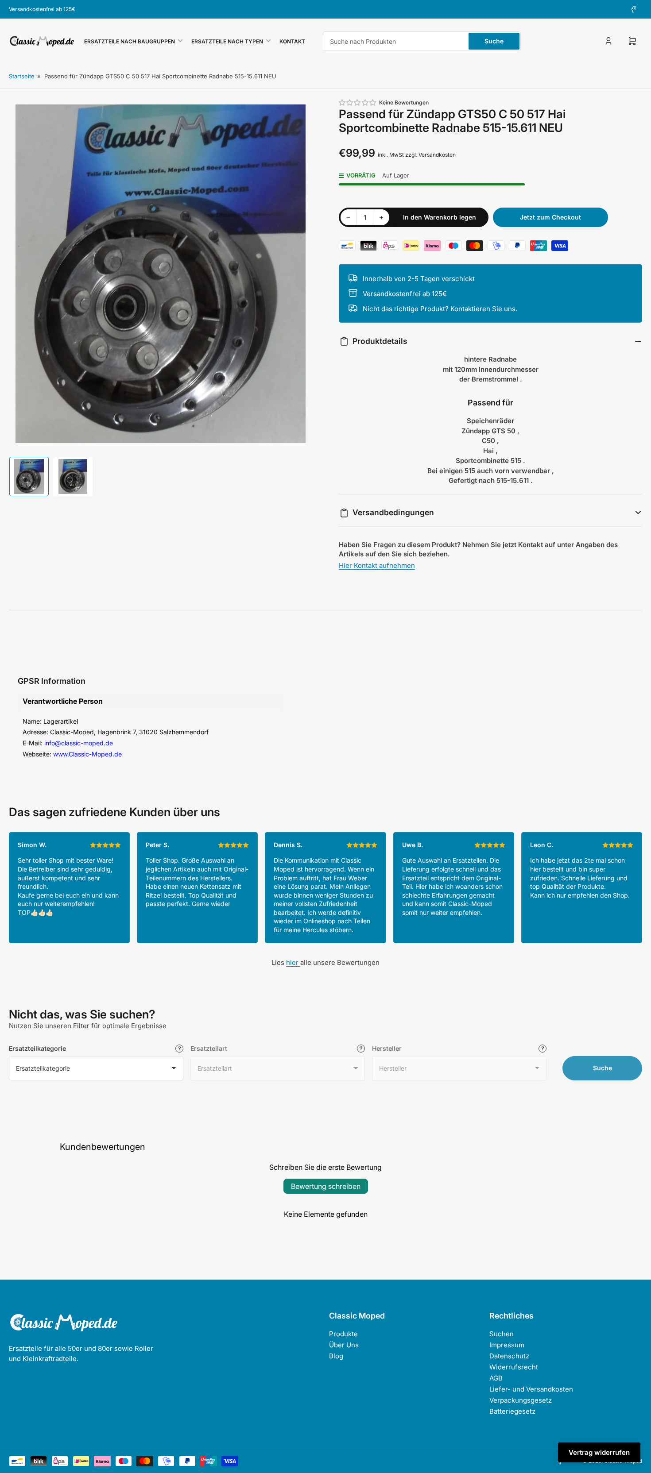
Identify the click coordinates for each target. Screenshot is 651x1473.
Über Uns (344, 1345)
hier (293, 962)
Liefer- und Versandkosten (531, 1389)
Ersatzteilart (208, 1048)
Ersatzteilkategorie (37, 1048)
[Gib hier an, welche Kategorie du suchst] (179, 1049)
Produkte (343, 1334)
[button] (358, 102)
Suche (494, 41)
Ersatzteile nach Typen (227, 41)
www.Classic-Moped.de (87, 754)
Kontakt (292, 41)
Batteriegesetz (512, 1411)
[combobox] (422, 41)
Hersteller (387, 1048)
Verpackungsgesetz (520, 1400)
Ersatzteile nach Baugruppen (129, 41)
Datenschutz (509, 1356)
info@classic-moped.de (78, 743)
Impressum (506, 1345)
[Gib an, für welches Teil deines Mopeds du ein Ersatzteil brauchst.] (361, 1049)
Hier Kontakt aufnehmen (377, 565)
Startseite (22, 76)
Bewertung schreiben (325, 1186)
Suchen (501, 1334)
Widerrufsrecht (513, 1367)
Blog (336, 1356)
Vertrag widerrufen (599, 1452)
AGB (496, 1378)
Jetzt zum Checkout (550, 217)
